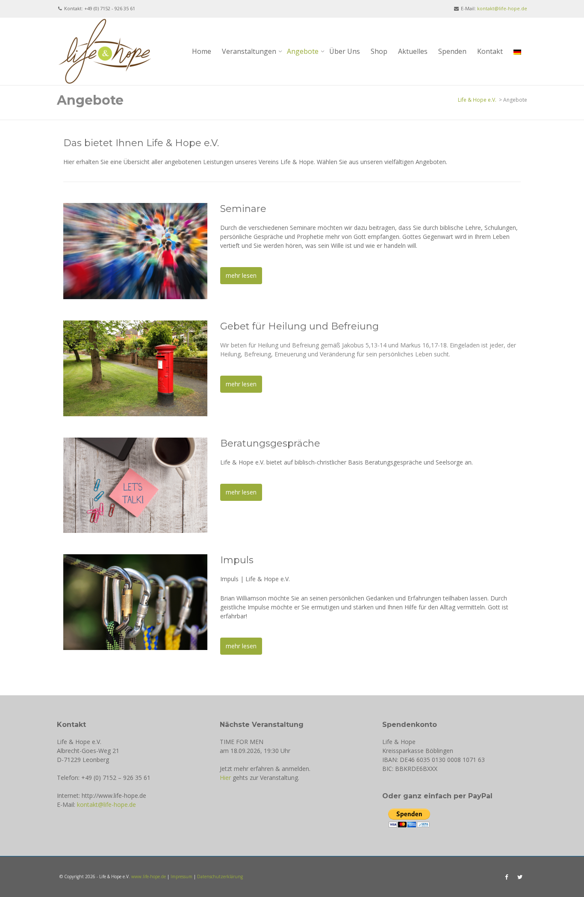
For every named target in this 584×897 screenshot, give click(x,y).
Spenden (452, 51)
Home (201, 51)
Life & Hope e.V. (477, 99)
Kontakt (490, 51)
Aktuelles (413, 51)
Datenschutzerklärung (220, 876)
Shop (379, 51)
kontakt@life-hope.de (502, 8)
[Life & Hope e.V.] (105, 51)
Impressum (181, 876)
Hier (225, 777)
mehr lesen (241, 275)
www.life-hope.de (148, 876)
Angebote (303, 51)
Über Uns (344, 51)
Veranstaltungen (249, 51)
